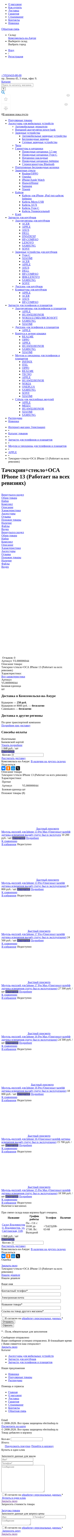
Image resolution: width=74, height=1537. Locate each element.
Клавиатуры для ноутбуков (31, 289)
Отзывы (6, 554)
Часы (18, 145)
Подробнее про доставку (15, 725)
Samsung (27, 186)
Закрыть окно (9, 1265)
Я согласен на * (34, 1494)
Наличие (6, 560)
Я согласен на (34, 1318)
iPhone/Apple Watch (33, 179)
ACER (26, 223)
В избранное (9, 844)
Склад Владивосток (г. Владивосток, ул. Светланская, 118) (13, 1227)
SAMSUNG (29, 245)
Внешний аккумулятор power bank (35, 129)
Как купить (15, 7)
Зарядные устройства (27, 132)
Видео (5, 566)
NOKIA (26, 383)
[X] (18, 768)
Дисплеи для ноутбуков (29, 286)
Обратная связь (10, 29)
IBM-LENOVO (31, 277)
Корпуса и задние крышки (30, 333)
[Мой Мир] (13, 768)
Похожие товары (11, 557)
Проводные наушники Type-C (39, 154)
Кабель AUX (29, 204)
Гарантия (13, 13)
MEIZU (26, 405)
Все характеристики (13, 676)
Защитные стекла (25, 170)
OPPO (25, 339)
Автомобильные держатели (31, 126)
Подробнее (32, 838)
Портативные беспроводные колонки (37, 167)
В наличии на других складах (48, 761)
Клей (18, 214)
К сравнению (9, 841)
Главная (13, 1392)
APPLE (26, 226)
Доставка (13, 10)
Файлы (5, 563)
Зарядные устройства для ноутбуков (36, 251)
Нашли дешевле (10, 1274)
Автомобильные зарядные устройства (44, 135)
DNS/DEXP (29, 236)
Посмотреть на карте (13, 1426)
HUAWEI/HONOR (33, 314)
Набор (5, 538)
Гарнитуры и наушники (29, 148)
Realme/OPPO (30, 173)
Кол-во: (7, 754)
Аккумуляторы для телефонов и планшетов (40, 308)
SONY (26, 248)
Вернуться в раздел (12, 532)
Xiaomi (26, 189)
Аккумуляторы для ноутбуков (32, 220)
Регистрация (15, 56)
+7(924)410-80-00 (11, 75)
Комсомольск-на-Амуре (22, 38)
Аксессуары (8, 551)
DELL (25, 233)
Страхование (15, 16)
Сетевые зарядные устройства (39, 142)
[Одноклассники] (8, 768)
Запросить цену (11, 1530)
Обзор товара (9, 535)
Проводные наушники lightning (40, 161)
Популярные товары (20, 120)
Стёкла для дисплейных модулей (34, 399)
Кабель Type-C (30, 208)
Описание (7, 544)
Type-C (26, 255)
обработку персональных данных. (42, 1318)
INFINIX (27, 361)
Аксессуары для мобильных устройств (31, 123)
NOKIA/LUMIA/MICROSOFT (40, 317)
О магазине (15, 4)
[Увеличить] (21, 654)
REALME (28, 336)
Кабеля (19, 192)
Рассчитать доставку (14, 758)
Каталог (6, 81)
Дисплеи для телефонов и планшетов (37, 327)
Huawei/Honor (30, 182)
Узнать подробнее (11, 745)
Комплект (7, 541)
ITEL (25, 364)
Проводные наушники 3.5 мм (39, 151)
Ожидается (8, 751)
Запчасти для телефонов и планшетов (30, 305)
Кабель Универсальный (36, 211)
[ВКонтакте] (3, 768)
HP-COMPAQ (30, 239)
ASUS (25, 230)
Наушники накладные (35, 157)
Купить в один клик (14, 1497)
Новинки (13, 23)
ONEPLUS (28, 386)
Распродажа (15, 418)
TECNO (26, 374)
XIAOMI (27, 258)
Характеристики (11, 548)
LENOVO (28, 242)
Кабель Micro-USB (33, 201)
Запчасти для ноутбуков (22, 217)
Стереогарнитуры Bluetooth (38, 164)
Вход (11, 50)
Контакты (14, 19)
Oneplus (26, 176)
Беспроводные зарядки (35, 139)
